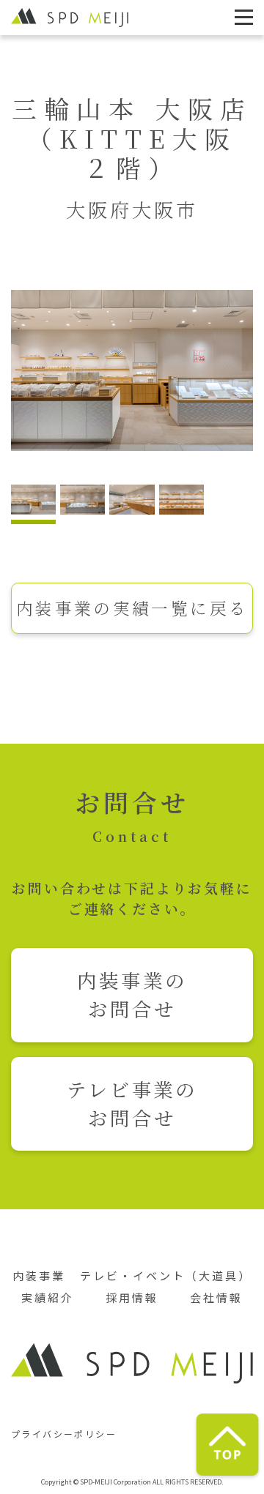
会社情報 (216, 1297)
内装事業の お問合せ (132, 994)
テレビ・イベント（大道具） (166, 1275)
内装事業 (38, 1275)
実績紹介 (47, 1297)
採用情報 (132, 1297)
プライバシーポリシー (64, 1433)
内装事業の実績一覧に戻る (132, 607)
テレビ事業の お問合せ (132, 1103)
